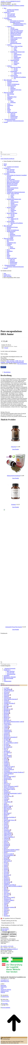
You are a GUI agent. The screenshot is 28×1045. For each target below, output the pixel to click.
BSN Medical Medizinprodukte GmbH (14, 721)
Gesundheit (6, 675)
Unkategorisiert (7, 681)
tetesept (6, 896)
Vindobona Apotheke (10, 907)
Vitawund (6, 910)
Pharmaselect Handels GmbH (11, 849)
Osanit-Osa (7, 839)
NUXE (6, 828)
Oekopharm (7, 830)
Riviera (6, 862)
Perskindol (7, 845)
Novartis (6, 825)
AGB (2, 988)
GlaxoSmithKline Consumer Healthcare (14, 772)
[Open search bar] (1, 152)
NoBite (6, 823)
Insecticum (7, 785)
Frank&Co (7, 765)
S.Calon (6, 863)
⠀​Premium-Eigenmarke (9, 668)
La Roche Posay (8, 796)
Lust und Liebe (10, 672)
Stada (6, 887)
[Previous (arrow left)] (2, 522)
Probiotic (13, 504)
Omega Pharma (8, 832)
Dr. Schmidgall (8, 747)
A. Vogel (6, 688)
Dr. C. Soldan (7, 741)
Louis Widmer (8, 801)
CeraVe (6, 728)
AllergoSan (7, 695)
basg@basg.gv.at (5, 981)
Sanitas (6, 866)
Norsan (6, 824)
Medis (6, 811)
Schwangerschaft (11, 674)
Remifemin (7, 859)
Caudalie (7, 727)
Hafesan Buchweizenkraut (13, 475)
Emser (6, 754)
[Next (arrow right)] (25, 522)
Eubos (6, 758)
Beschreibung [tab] (7, 372)
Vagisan (6, 903)
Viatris (6, 904)
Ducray (6, 748)
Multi (5, 816)
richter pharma (8, 861)
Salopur (6, 865)
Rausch (6, 858)
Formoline (7, 763)
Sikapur (6, 876)
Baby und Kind (10, 360)
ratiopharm (7, 856)
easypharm (7, 751)
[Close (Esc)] (19, 1)
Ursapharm (7, 901)
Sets (5, 679)
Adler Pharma (8, 689)
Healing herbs (8, 779)
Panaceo (6, 842)
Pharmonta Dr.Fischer (9, 851)
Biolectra (6, 716)
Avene (6, 704)
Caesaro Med (7, 724)
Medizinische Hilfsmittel (10, 677)
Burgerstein (7, 723)
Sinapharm (7, 879)
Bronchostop (7, 720)
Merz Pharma (7, 813)
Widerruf (3, 992)
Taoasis (6, 891)
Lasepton (6, 799)
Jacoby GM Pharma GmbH (11, 786)
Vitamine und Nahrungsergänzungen (15, 362)
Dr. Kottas (7, 745)
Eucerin (6, 759)
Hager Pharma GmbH (9, 776)
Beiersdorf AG (8, 709)
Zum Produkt (15, 449)
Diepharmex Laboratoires (10, 737)
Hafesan (6, 775)
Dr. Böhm (7, 740)
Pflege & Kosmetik (8, 678)
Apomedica (7, 702)
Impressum (3, 985)
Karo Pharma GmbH (9, 789)
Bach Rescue (8, 706)
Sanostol (6, 869)
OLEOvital (7, 831)
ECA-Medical (8, 752)
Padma (6, 841)
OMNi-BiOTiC (8, 834)
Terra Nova (7, 894)
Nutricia (6, 827)
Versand (6, 347)
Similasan (6, 877)
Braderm (6, 718)
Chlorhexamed (8, 731)
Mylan (6, 818)
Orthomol (7, 838)
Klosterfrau (7, 792)
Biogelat (6, 714)
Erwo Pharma (7, 755)
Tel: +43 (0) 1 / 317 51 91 (7, 946)
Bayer (6, 707)
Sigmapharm (7, 875)
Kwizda (6, 794)
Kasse (12, 158)
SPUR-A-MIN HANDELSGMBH (13, 886)
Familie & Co (7, 670)
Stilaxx (6, 889)
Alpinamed (7, 697)
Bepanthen (7, 710)
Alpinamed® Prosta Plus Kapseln (13, 627)
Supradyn (6, 890)
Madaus (6, 804)
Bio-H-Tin (7, 711)
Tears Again (7, 893)
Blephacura (7, 717)
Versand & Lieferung (6, 989)
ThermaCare (7, 898)
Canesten (6, 725)
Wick (5, 914)
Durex (6, 749)
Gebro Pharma (8, 768)
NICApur (6, 821)
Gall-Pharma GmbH (9, 766)
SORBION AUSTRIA (10, 884)
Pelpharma (7, 844)
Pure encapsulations (22, 363)
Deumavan (7, 735)
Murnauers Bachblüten (10, 817)
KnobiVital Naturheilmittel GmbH (12, 793)
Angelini (6, 700)
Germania (6, 771)
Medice (6, 810)
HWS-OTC (7, 783)
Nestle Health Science (10, 820)
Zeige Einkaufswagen (6, 158)
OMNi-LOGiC (8, 835)
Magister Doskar (8, 806)
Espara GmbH (8, 756)
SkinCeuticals (8, 882)
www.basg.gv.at (5, 980)
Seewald (6, 873)
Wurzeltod (7, 915)
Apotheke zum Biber (9, 703)
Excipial (6, 761)
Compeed (6, 733)
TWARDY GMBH (9, 900)
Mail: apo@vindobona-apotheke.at (9, 949)
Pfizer (6, 848)
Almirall (6, 696)
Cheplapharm (7, 730)
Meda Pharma (8, 808)
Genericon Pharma (9, 769)
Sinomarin (7, 880)
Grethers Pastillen (8, 773)
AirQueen (7, 692)
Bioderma (7, 713)
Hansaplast (7, 778)
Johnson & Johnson (9, 787)
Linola (6, 800)
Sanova (6, 870)
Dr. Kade (6, 744)
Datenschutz (4, 986)
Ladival (6, 797)
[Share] (23, 1)
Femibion (6, 762)
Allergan (6, 693)
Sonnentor (7, 883)
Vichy (6, 906)
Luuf (5, 803)
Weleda (6, 911)
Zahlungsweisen (5, 991)
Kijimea (6, 790)
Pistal (5, 852)
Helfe (5, 782)
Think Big (13, 446)
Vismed (6, 908)
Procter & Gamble (9, 853)
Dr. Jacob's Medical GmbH (11, 742)
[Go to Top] (14, 1036)
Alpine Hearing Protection (11, 699)
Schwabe (6, 872)
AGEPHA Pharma (9, 690)
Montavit (6, 814)
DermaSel (7, 734)
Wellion (6, 913)
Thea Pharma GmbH (9, 897)
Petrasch (6, 846)
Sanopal (6, 868)
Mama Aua (7, 807)
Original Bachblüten (9, 837)
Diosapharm (7, 738)
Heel (5, 780)
